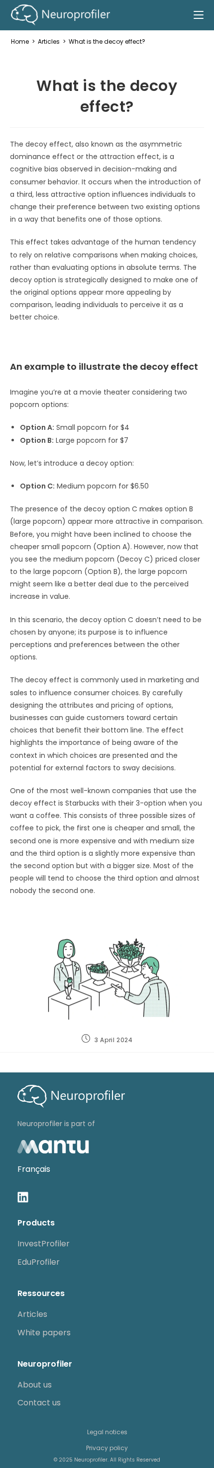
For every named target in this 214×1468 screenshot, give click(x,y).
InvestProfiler (43, 1243)
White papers (44, 1332)
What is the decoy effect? (107, 41)
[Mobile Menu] (199, 14)
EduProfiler (38, 1262)
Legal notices (107, 1432)
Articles (32, 1314)
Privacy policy (107, 1448)
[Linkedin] (23, 1197)
